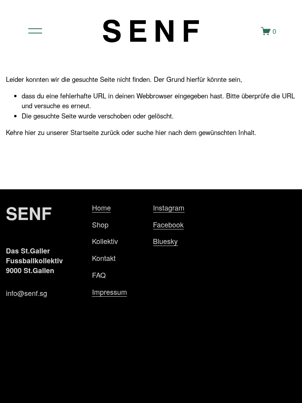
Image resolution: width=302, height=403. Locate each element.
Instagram (168, 208)
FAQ (99, 275)
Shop (100, 224)
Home (101, 208)
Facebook (168, 224)
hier (30, 132)
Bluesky (165, 241)
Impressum (109, 292)
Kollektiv (105, 241)
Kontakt (104, 258)
